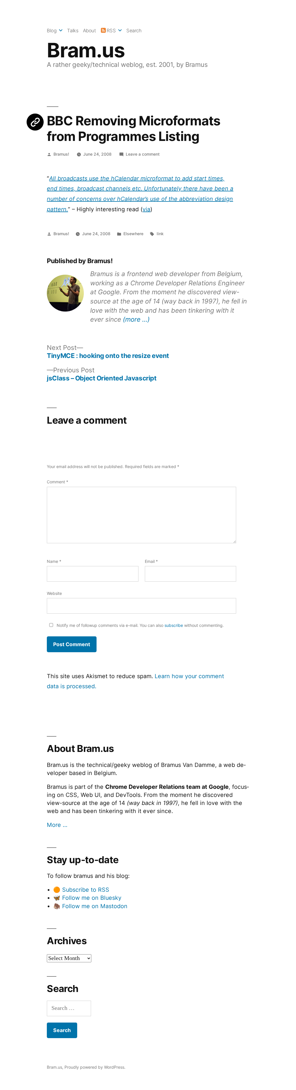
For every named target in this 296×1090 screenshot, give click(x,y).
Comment (57, 481)
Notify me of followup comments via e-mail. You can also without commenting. (140, 625)
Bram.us (86, 50)
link (160, 233)
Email (151, 561)
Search (133, 30)
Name (54, 561)
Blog (51, 30)
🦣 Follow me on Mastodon (90, 906)
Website (54, 593)
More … (57, 824)
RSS (111, 30)
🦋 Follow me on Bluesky (87, 897)
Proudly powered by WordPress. (94, 1067)
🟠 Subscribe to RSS (81, 889)
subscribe (173, 625)
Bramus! (61, 154)
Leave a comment (143, 154)
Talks (72, 30)
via (146, 209)
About (89, 30)
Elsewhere (133, 233)
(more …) (136, 319)
